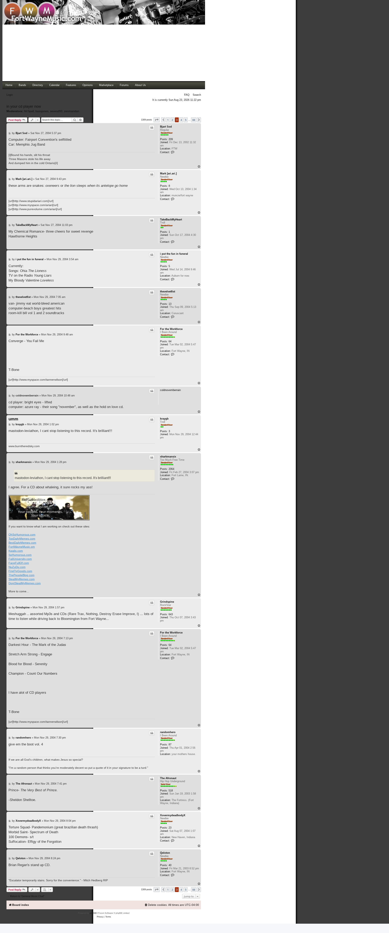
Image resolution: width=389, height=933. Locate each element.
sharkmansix (168, 456)
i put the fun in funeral (174, 253)
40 (170, 865)
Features (71, 85)
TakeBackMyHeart (171, 219)
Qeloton (165, 852)
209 (171, 139)
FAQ (186, 94)
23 (170, 827)
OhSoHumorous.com (22, 534)
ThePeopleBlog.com (21, 575)
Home (8, 85)
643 (171, 614)
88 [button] (193, 120)
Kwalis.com (16, 550)
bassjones (41, 111)
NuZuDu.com (17, 567)
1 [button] (168, 120)
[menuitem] (155, 905)
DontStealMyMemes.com (25, 583)
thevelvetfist (167, 291)
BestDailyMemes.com (22, 542)
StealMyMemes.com (22, 579)
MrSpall (29, 111)
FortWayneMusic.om (22, 546)
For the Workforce (171, 329)
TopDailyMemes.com (22, 538)
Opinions (87, 85)
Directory (37, 85)
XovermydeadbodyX (172, 815)
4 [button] (181, 120)
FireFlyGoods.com (20, 571)
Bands (22, 85)
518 (171, 790)
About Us (140, 85)
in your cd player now (23, 106)
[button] (157, 119)
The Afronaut (168, 778)
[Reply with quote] (151, 127)
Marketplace (106, 85)
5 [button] (185, 120)
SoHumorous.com (20, 554)
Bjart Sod (166, 126)
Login (9, 94)
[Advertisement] (103, 52)
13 (170, 303)
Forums (124, 85)
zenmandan (71, 111)
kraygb (164, 418)
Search (197, 94)
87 (170, 744)
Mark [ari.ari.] (168, 173)
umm (13, 419)
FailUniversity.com (20, 558)
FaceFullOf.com (19, 563)
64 (170, 341)
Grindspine (167, 601)
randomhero (167, 732)
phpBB (93, 913)
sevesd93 (56, 111)
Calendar (54, 85)
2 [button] (172, 120)
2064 (171, 468)
